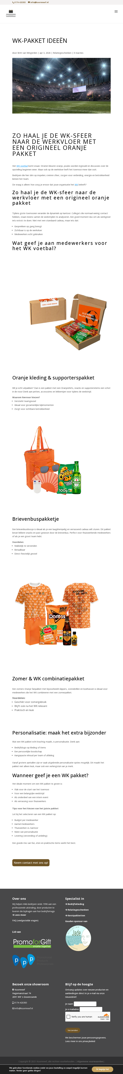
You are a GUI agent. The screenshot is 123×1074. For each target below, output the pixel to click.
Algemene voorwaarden (90, 1061)
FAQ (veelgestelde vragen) (25, 920)
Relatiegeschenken (62, 52)
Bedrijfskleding (75, 904)
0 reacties (78, 52)
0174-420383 (20, 1002)
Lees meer (20, 914)
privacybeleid (89, 1041)
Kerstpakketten (76, 915)
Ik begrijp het (102, 1069)
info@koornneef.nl (23, 1008)
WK (76, 184)
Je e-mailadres (72, 1009)
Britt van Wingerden (27, 52)
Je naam (69, 1003)
